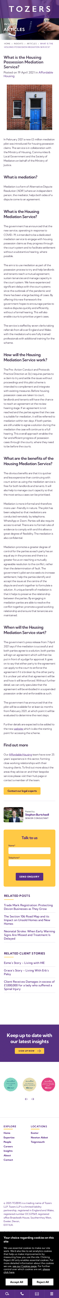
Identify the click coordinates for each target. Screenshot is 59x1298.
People (7, 1141)
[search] (7, 1294)
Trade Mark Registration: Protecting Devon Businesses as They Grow (28, 907)
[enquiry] (36, 1294)
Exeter (35, 1132)
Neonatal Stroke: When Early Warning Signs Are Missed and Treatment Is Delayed (29, 934)
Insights (18, 43)
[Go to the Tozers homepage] (29, 9)
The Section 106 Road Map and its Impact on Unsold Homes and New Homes (27, 920)
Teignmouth (38, 1141)
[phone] (22, 1294)
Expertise (9, 1137)
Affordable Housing (20, 754)
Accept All (16, 1282)
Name (11, 845)
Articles (32, 43)
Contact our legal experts (22, 790)
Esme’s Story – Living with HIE (24, 963)
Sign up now (26, 1051)
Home (7, 43)
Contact (8, 1159)
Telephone (13, 857)
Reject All (43, 1282)
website (19, 728)
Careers (8, 1146)
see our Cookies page (25, 1266)
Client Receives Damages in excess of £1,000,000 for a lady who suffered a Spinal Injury (29, 985)
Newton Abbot (39, 1137)
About (7, 1155)
